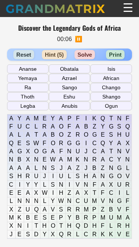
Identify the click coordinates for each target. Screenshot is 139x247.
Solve (84, 54)
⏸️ (78, 39)
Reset (23, 54)
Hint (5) (54, 54)
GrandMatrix (55, 8)
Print (115, 54)
